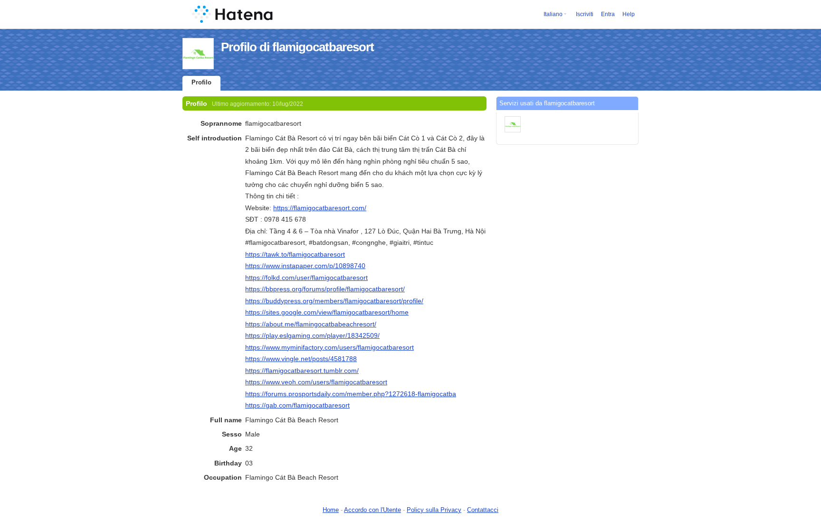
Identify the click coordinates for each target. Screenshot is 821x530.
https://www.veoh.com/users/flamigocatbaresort (316, 382)
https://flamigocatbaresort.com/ (319, 208)
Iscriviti (584, 14)
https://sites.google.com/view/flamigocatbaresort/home (327, 312)
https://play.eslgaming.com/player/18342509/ (312, 335)
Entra (608, 14)
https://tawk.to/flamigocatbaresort (295, 254)
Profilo (201, 82)
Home (331, 509)
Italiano (553, 14)
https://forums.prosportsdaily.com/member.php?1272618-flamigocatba (350, 394)
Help (628, 14)
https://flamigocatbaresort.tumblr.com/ (302, 370)
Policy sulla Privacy (434, 509)
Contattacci (482, 509)
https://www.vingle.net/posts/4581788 (301, 359)
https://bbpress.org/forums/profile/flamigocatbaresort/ (325, 289)
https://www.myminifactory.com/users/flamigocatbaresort (329, 347)
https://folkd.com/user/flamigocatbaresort (306, 277)
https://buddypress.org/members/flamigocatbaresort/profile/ (334, 301)
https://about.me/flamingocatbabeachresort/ (310, 324)
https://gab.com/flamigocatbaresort (297, 405)
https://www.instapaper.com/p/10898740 (305, 266)
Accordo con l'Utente (372, 509)
